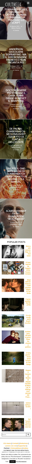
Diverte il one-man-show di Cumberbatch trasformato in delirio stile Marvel (16, 175)
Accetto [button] (12, 461)
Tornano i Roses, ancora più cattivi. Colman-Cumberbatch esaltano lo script (16, 16)
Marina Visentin (16, 28)
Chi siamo (7, 443)
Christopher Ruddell (16, 224)
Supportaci (22, 446)
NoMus (25, 448)
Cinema (16, 30)
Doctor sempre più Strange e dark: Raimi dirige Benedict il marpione (16, 95)
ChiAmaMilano (16, 448)
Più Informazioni (21, 461)
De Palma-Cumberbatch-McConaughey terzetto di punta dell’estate (16, 135)
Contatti (15, 443)
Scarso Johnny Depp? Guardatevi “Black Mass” (16, 215)
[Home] (13, 4)
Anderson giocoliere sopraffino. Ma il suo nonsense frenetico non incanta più (16, 56)
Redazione (24, 443)
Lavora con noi (10, 446)
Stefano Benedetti (16, 106)
